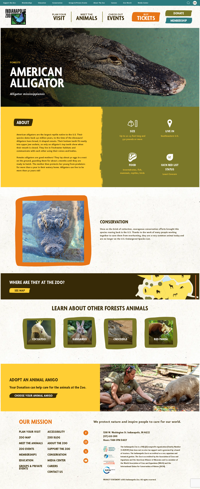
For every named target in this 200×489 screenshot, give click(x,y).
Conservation (57, 3)
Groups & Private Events (78, 3)
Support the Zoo (9, 3)
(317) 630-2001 (110, 436)
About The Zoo (99, 3)
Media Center (143, 3)
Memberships (27, 3)
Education (42, 3)
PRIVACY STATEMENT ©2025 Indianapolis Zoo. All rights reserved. (129, 479)
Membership (178, 20)
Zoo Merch (127, 3)
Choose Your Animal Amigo (34, 395)
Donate (178, 13)
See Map (20, 290)
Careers (114, 3)
